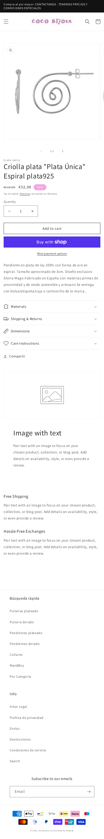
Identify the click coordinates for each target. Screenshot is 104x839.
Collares (16, 654)
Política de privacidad (26, 717)
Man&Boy (17, 665)
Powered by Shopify (63, 830)
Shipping (25, 193)
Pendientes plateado (26, 633)
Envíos (15, 728)
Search (15, 761)
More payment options (52, 253)
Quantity (10, 202)
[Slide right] (62, 151)
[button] (6, 21)
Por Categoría (20, 676)
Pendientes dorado (25, 644)
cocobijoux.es (45, 830)
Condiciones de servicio (28, 750)
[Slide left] (41, 151)
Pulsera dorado (22, 622)
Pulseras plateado (24, 611)
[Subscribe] (88, 791)
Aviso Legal (18, 706)
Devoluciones (20, 739)
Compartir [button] (17, 356)
